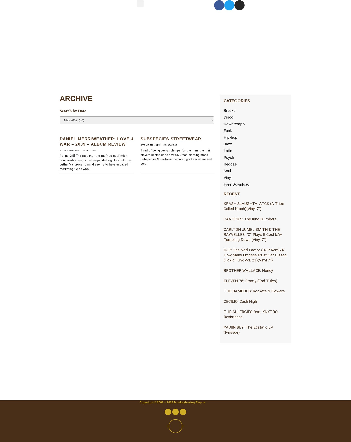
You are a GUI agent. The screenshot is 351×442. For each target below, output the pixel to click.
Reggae (230, 164)
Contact (85, 42)
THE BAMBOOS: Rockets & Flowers (254, 291)
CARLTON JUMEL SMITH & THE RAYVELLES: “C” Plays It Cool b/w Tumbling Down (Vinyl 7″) (253, 234)
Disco (228, 117)
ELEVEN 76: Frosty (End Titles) (250, 281)
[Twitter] (229, 5)
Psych (229, 157)
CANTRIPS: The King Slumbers (250, 219)
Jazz (228, 144)
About (81, 25)
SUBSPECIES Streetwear (171, 139)
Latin (228, 150)
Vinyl (228, 177)
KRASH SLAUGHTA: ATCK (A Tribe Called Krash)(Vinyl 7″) (254, 206)
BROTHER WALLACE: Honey (248, 270)
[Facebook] (219, 5)
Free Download (236, 184)
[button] (140, 3)
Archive (85, 59)
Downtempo (234, 124)
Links (79, 77)
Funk (228, 130)
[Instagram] (239, 5)
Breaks (229, 110)
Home (80, 8)
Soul (227, 171)
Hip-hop (230, 137)
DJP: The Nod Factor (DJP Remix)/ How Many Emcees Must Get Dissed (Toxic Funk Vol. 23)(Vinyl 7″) (255, 255)
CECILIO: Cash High (240, 301)
